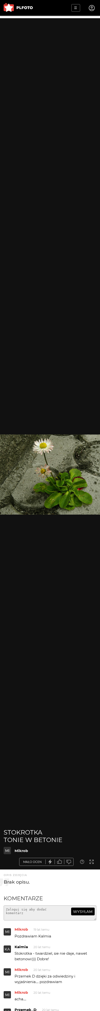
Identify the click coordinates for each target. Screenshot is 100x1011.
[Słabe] (69, 862)
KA (7, 949)
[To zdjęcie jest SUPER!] (50, 862)
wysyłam (82, 911)
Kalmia (21, 946)
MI (7, 850)
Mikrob (21, 850)
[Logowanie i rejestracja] (92, 8)
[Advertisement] (50, 68)
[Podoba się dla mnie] (59, 862)
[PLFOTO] (18, 8)
